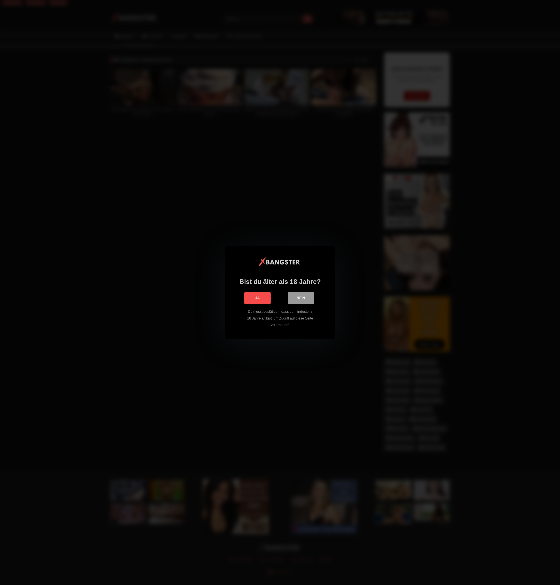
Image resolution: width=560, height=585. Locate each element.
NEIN (301, 298)
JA (257, 298)
